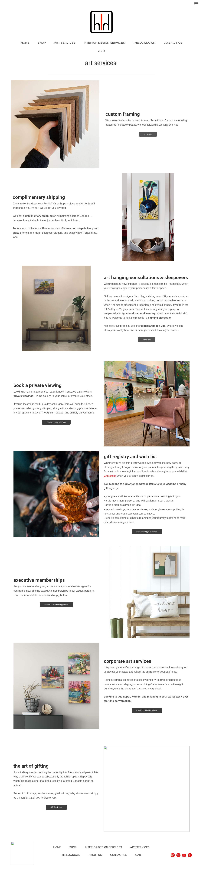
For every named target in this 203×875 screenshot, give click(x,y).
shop (42, 42)
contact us (173, 42)
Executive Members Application (56, 605)
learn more (148, 134)
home (25, 42)
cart (101, 50)
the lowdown (144, 42)
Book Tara (147, 340)
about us (95, 855)
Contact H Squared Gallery (146, 710)
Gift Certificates (56, 807)
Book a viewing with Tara (56, 422)
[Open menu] (196, 2)
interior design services (104, 42)
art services (64, 42)
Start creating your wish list (146, 532)
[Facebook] (190, 855)
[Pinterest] (178, 855)
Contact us (110, 476)
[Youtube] (184, 855)
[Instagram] (173, 855)
